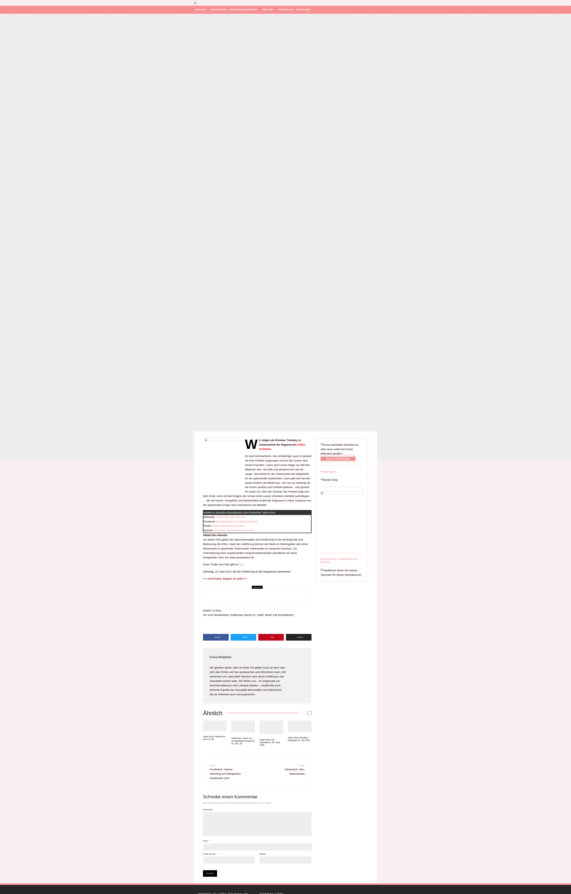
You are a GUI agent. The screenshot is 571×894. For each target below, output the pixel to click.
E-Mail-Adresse (210, 854)
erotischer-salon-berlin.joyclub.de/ (234, 530)
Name (206, 841)
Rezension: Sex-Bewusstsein (295, 770)
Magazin (200, 9)
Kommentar (208, 810)
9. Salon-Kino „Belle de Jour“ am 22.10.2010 (238, 599)
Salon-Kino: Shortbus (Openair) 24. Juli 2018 (299, 739)
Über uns (267, 9)
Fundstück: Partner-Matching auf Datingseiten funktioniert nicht (225, 772)
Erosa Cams (303, 9)
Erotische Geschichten (243, 9)
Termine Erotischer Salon (215, 594)
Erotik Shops (218, 9)
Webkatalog (285, 9)
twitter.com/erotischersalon (228, 525)
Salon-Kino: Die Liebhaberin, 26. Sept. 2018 (269, 742)
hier (241, 564)
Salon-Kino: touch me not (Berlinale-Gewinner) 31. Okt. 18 (243, 741)
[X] (366, 10)
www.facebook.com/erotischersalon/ (237, 521)
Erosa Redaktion (221, 657)
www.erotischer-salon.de (230, 517)
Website (262, 854)
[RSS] (370, 10)
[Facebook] (362, 10)
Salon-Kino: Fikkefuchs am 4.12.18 (214, 737)
